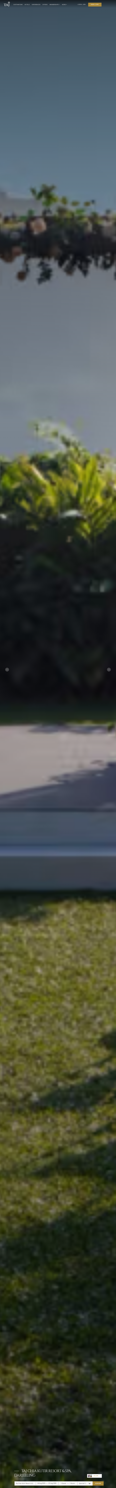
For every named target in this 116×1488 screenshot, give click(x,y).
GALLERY (96, 1476)
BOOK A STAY (95, 4)
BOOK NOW (98, 1483)
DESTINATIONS (18, 4)
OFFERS (44, 4)
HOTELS (27, 4)
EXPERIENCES (36, 4)
